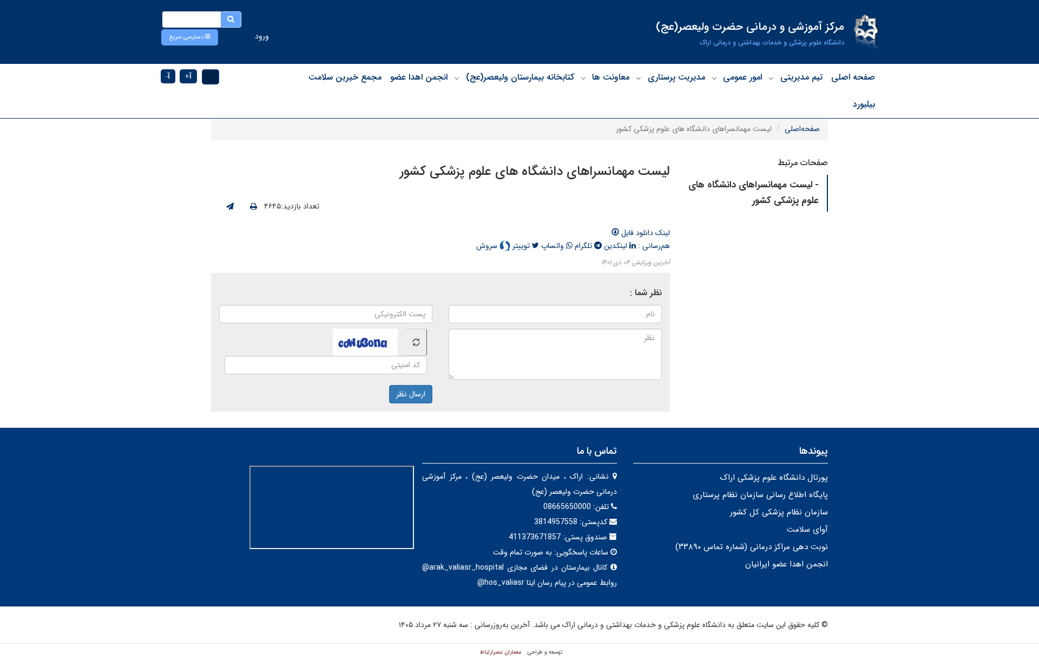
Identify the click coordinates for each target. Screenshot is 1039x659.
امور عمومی (742, 77)
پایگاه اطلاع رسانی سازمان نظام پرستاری (760, 494)
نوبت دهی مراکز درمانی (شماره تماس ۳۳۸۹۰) (751, 546)
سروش (487, 246)
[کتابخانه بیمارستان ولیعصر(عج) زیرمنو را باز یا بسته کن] (457, 77)
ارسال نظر (410, 394)
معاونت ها (610, 77)
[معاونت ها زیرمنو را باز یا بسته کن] (583, 77)
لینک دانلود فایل (644, 233)
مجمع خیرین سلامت (345, 77)
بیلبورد (864, 104)
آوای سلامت (807, 529)
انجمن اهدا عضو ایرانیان (786, 564)
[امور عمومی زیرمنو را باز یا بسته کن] (714, 77)
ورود (262, 36)
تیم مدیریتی (801, 77)
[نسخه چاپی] (253, 207)
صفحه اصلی (853, 77)
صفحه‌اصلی (802, 129)
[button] (189, 37)
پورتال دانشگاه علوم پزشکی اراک (774, 477)
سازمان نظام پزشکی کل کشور (779, 512)
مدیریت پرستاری (676, 77)
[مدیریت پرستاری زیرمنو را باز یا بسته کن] (638, 77)
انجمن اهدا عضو (419, 77)
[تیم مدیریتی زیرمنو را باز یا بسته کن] (771, 77)
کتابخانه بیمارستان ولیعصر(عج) (520, 77)
